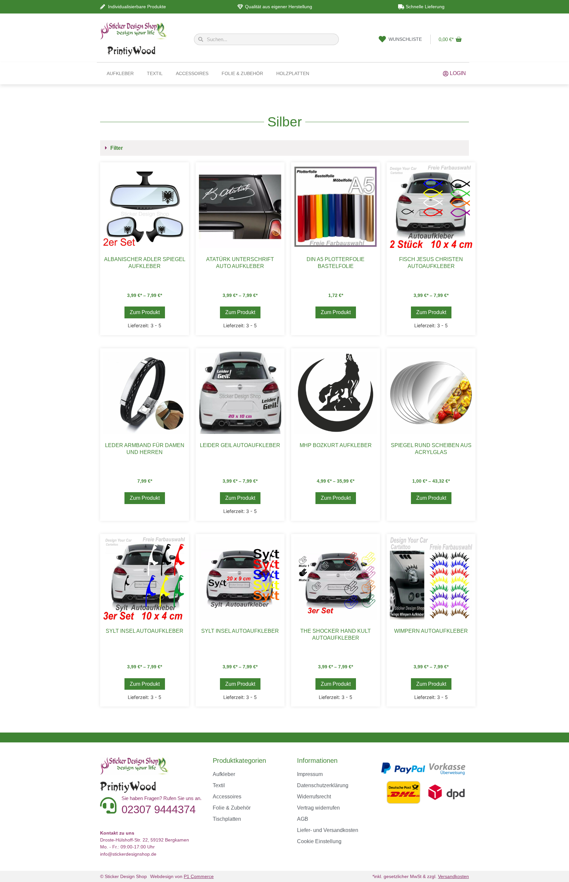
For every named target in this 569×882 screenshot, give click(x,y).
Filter (116, 148)
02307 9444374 (159, 809)
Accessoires (192, 73)
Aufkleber (120, 73)
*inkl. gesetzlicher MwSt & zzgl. (420, 876)
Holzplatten (292, 73)
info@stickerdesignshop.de (128, 854)
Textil (155, 73)
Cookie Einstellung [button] (319, 841)
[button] (284, 148)
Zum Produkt (145, 312)
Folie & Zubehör (242, 73)
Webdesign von (182, 876)
